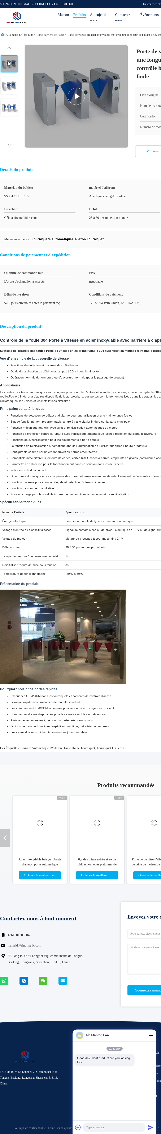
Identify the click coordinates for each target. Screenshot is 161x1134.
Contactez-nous (123, 17)
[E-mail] (67, 984)
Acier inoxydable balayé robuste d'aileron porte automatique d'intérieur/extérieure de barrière (39, 864)
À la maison (13, 34)
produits (28, 34)
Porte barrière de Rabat (50, 34)
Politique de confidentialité (30, 1128)
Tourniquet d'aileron (110, 748)
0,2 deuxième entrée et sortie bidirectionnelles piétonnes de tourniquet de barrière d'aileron (97, 864)
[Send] (150, 1127)
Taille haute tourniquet (79, 748)
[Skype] (29, 984)
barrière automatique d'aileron (41, 748)
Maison (63, 15)
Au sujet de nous (98, 17)
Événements (149, 15)
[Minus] (150, 1035)
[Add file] (78, 1127)
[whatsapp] (9, 984)
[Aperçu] (17, 17)
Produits (79, 15)
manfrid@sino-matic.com (24, 945)
